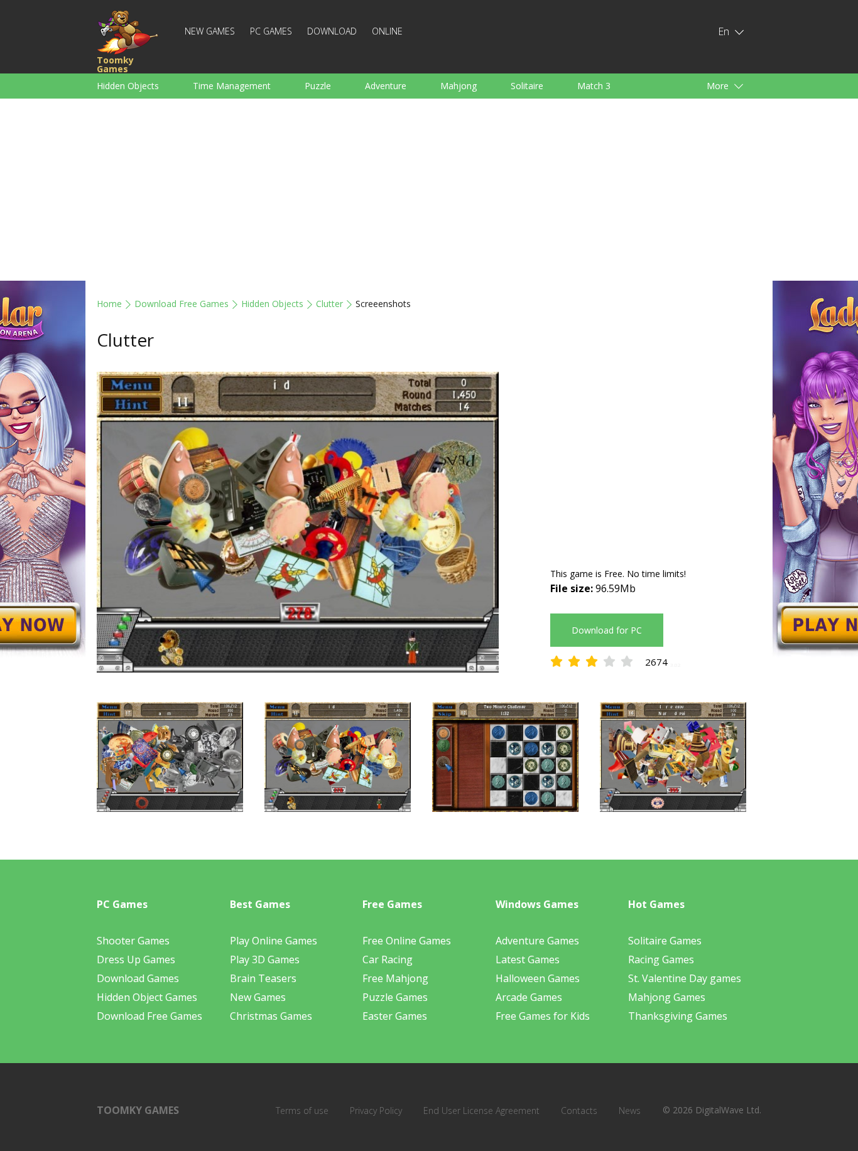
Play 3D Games (265, 959)
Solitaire (527, 86)
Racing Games (661, 959)
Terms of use (302, 1110)
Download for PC (607, 630)
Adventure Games (537, 941)
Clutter (329, 304)
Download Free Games (181, 304)
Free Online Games (406, 941)
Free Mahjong (395, 978)
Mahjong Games (666, 997)
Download (332, 31)
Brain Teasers (263, 978)
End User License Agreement (481, 1110)
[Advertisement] (429, 193)
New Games (210, 31)
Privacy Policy (376, 1110)
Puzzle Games (395, 997)
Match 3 (594, 86)
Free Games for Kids (543, 1016)
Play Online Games (273, 941)
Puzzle (318, 86)
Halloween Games (538, 978)
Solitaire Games (665, 941)
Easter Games (394, 1016)
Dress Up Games (136, 959)
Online (387, 31)
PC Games (271, 31)
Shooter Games (133, 941)
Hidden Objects (128, 86)
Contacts (579, 1110)
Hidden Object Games (147, 997)
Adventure (385, 86)
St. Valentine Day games (684, 978)
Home (109, 304)
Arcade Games (529, 997)
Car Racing (387, 959)
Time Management (232, 86)
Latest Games (528, 959)
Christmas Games (271, 1016)
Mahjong (458, 86)
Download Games (138, 978)
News (630, 1110)
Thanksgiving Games (677, 1016)
